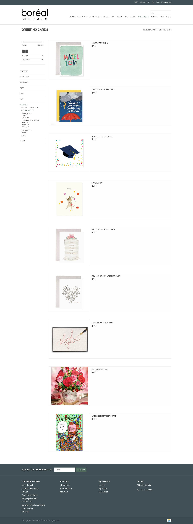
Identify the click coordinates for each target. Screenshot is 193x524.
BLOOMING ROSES (100, 369)
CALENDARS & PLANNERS (29, 108)
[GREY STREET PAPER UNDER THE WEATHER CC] (69, 106)
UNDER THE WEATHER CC (103, 89)
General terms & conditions (33, 505)
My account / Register (163, 2)
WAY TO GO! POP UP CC (102, 136)
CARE (126, 16)
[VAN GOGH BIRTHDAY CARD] (69, 432)
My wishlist (103, 492)
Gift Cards (165, 16)
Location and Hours (30, 488)
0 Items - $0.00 (144, 2)
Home (72, 16)
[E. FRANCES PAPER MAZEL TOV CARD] (69, 59)
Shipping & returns (29, 498)
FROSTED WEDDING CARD (103, 229)
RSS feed (64, 492)
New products (66, 488)
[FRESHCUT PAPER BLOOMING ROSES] (69, 386)
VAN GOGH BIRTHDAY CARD (104, 416)
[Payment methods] (168, 520)
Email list (25, 511)
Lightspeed (55, 520)
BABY (23, 115)
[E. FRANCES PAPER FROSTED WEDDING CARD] (69, 246)
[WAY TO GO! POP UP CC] (69, 152)
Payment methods (29, 495)
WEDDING (25, 127)
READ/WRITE (143, 16)
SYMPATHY (25, 125)
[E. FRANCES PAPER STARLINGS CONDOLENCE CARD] (69, 292)
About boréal (27, 485)
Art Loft (25, 492)
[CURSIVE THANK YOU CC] (69, 339)
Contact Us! (27, 501)
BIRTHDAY (25, 118)
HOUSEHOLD (95, 16)
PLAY (133, 16)
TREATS (154, 16)
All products (65, 485)
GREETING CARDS (165, 30)
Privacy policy (27, 508)
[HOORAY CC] (69, 199)
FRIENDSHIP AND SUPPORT (30, 120)
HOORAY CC (97, 183)
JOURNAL (24, 133)
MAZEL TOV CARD (100, 43)
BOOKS (23, 135)
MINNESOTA (108, 16)
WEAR (119, 16)
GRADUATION (26, 122)
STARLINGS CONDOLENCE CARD (106, 276)
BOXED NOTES (26, 130)
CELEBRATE (82, 16)
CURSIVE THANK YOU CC (103, 322)
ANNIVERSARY (26, 113)
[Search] (152, 13)
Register (101, 485)
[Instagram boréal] (169, 470)
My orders (102, 488)
